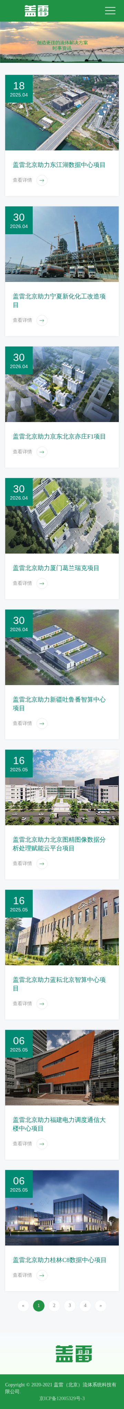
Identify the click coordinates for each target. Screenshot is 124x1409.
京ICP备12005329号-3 (62, 1398)
